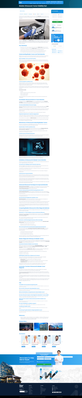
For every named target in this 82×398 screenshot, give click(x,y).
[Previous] (20, 341)
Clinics (37, 3)
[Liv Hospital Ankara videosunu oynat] (26, 327)
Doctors (40, 3)
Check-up (51, 3)
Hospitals (31, 3)
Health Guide (43, 3)
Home (19, 8)
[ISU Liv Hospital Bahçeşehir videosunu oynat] (41, 327)
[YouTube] (59, 392)
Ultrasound (22, 8)
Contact (54, 3)
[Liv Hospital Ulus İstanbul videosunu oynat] (56, 327)
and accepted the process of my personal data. (57, 19)
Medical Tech (47, 3)
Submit (57, 21)
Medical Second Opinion (59, 3)
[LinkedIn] (60, 392)
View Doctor (23, 346)
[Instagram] (52, 392)
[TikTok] (57, 392)
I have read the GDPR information (56, 19)
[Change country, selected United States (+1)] (58, 15)
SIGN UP (26, 391)
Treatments (34, 3)
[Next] (62, 341)
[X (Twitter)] (56, 392)
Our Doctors (54, 52)
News (59, 52)
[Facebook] (54, 392)
